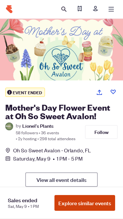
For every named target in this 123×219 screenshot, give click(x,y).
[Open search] (64, 9)
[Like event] (113, 92)
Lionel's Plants (37, 125)
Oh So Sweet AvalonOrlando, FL (52, 150)
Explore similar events (84, 203)
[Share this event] (99, 92)
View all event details (61, 179)
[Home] (9, 9)
